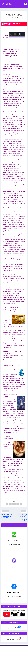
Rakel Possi (12, 18)
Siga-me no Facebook (12, 628)
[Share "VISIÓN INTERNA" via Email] (18, 504)
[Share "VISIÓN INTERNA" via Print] (21, 504)
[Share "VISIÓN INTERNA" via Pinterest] (12, 504)
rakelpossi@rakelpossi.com (14, 572)
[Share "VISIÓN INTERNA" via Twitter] (9, 504)
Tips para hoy (20, 18)
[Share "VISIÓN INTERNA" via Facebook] (6, 504)
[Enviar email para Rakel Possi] (14, 564)
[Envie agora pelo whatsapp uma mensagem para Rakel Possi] (14, 537)
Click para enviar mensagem (14, 596)
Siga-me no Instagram (12, 639)
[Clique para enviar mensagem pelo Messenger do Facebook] (14, 588)
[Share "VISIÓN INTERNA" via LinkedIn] (15, 504)
